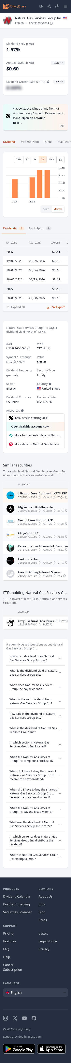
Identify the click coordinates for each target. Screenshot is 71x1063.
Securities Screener (17, 912)
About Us (45, 896)
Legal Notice (48, 941)
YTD (18, 159)
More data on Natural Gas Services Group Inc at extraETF (37, 444)
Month (57, 209)
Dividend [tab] (9, 142)
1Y (27, 159)
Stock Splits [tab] (39, 228)
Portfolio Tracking (16, 904)
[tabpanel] (35, 184)
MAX (51, 159)
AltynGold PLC (28, 533)
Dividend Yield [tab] (29, 142)
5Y (42, 159)
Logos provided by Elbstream (22, 1036)
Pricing (8, 933)
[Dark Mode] (49, 6)
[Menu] (65, 6)
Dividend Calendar (17, 896)
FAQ (6, 949)
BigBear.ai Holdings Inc (36, 507)
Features (9, 941)
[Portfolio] (57, 6)
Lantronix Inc (28, 559)
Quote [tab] (48, 142)
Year (46, 209)
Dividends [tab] (12, 228)
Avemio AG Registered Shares (39, 572)
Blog (42, 912)
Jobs (42, 904)
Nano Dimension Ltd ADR (35, 520)
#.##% (13, 87)
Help (6, 957)
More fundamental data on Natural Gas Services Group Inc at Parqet (37, 435)
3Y (35, 159)
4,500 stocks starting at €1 (31, 418)
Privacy (44, 949)
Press (43, 920)
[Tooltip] (49, 383)
